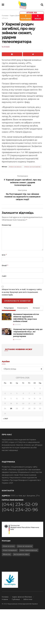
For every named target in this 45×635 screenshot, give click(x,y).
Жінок (37, 17)
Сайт (4, 276)
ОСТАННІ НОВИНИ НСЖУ (18, 349)
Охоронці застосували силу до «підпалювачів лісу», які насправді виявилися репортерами (27, 332)
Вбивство (6, 554)
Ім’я (4, 255)
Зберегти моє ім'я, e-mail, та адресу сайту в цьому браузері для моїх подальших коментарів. (22, 292)
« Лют (5, 418)
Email (5, 265)
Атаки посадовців (10, 550)
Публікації (16, 599)
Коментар (6, 225)
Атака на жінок (15, 167)
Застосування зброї (21, 554)
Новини (5, 599)
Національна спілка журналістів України (22, 604)
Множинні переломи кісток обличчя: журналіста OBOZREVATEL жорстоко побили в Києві (26, 317)
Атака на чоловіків (32, 167)
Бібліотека (28, 599)
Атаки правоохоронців (28, 550)
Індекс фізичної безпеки (22, 597)
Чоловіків (25, 17)
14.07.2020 (6, 47)
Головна (5, 15)
